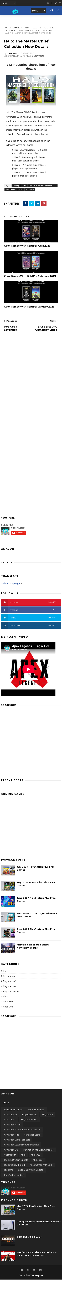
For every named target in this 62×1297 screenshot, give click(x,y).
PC (4, 970)
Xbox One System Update (30, 1169)
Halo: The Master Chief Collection (42, 185)
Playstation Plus (11, 1134)
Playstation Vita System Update (38, 1149)
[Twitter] (56, 3)
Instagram (33, 625)
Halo (26, 28)
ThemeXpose (36, 1275)
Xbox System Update (14, 1175)
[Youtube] (48, 3)
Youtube (33, 602)
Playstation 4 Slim (12, 1124)
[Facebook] (51, 3)
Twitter (33, 618)
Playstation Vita (11, 991)
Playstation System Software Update (21, 1144)
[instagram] (60, 3)
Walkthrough (10, 1154)
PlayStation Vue (29, 1114)
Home (7, 28)
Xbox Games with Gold (41, 1164)
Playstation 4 (10, 986)
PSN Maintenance (36, 1109)
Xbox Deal (38, 1159)
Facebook (33, 610)
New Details (25, 30)
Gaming (16, 28)
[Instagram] (40, 1270)
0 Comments (38, 55)
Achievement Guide (13, 1109)
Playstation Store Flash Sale (17, 1139)
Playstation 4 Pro (29, 1119)
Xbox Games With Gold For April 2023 (27, 245)
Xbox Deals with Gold (14, 1164)
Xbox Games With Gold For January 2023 (29, 306)
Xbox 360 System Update (16, 1159)
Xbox (36, 30)
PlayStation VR (10, 1114)
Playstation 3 (10, 981)
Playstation (9, 976)
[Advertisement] (31, 741)
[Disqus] (31, 378)
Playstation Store (32, 1134)
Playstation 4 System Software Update (22, 1129)
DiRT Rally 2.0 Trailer (29, 1237)
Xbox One (47, 30)
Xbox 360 (8, 1001)
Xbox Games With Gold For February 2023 (30, 276)
